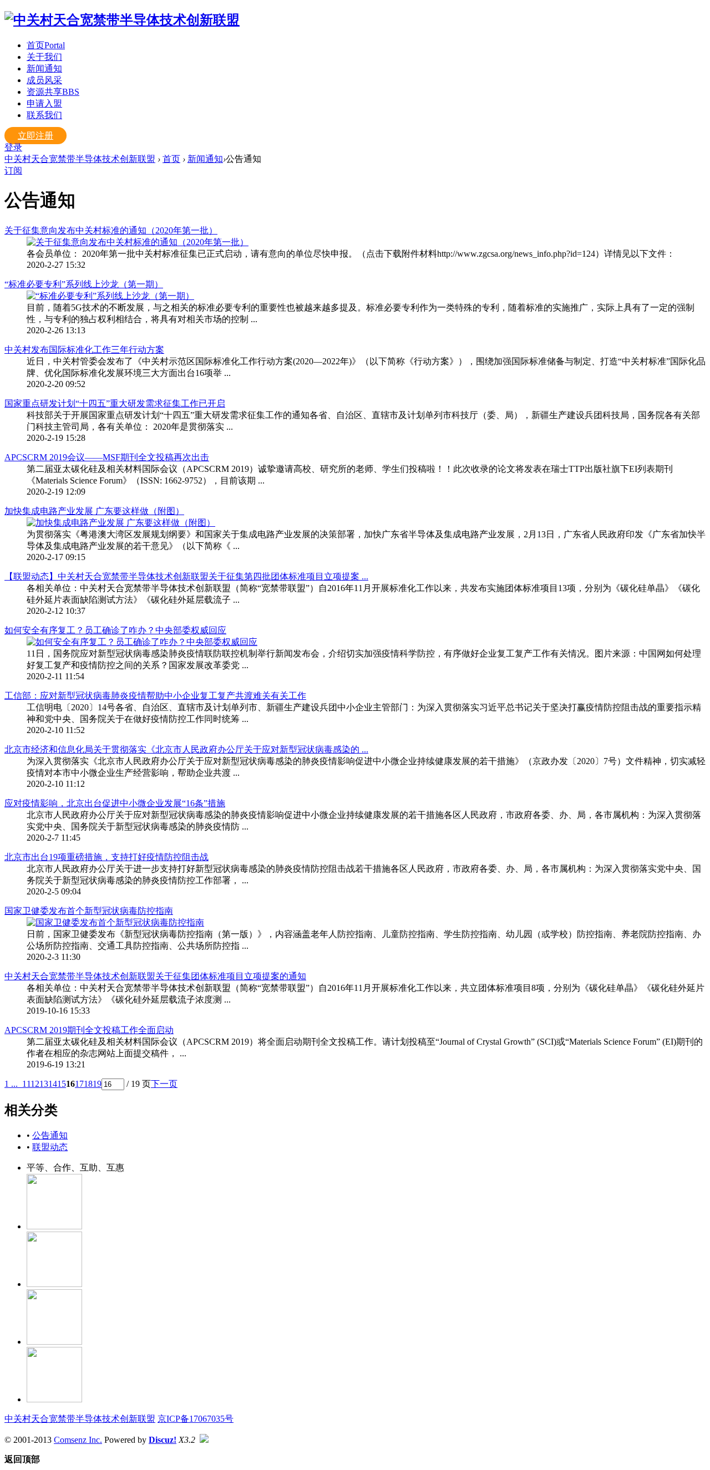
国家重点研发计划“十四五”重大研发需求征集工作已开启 (114, 403)
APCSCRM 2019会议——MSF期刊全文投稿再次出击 (106, 457)
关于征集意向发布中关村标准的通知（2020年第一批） (110, 230)
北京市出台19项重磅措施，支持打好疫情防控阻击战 (106, 857)
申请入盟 (44, 103)
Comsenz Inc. (78, 1439)
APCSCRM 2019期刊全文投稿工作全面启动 (89, 1030)
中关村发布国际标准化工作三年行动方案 (84, 349)
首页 (46, 45)
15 (61, 1083)
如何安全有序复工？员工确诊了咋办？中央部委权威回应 (115, 630)
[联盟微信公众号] (54, 1284)
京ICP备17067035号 (196, 1418)
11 (26, 1083)
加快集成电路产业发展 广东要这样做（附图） (94, 511)
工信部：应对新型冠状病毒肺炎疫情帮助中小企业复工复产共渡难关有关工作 (155, 695)
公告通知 (50, 1135)
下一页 (164, 1083)
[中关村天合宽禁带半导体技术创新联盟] (122, 20)
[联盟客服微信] (54, 1399)
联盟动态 (50, 1147)
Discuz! (162, 1439)
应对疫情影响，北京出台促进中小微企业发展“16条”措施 (114, 803)
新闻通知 (44, 68)
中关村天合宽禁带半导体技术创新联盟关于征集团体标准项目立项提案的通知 (155, 976)
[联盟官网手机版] (54, 1341)
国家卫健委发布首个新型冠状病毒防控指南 (88, 910)
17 (79, 1083)
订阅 (13, 170)
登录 (13, 147)
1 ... (11, 1083)
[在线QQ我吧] (54, 1226)
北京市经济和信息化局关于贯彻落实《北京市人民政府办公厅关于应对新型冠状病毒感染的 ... (186, 749)
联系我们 (44, 115)
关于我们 (44, 57)
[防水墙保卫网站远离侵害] (204, 1439)
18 (88, 1083)
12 (35, 1083)
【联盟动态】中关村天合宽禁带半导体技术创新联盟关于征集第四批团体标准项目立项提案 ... (186, 576)
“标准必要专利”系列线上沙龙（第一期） (83, 284)
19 (97, 1083)
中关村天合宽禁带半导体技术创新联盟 (79, 159)
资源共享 (53, 91)
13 (43, 1083)
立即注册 (35, 135)
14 (52, 1083)
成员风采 (44, 80)
